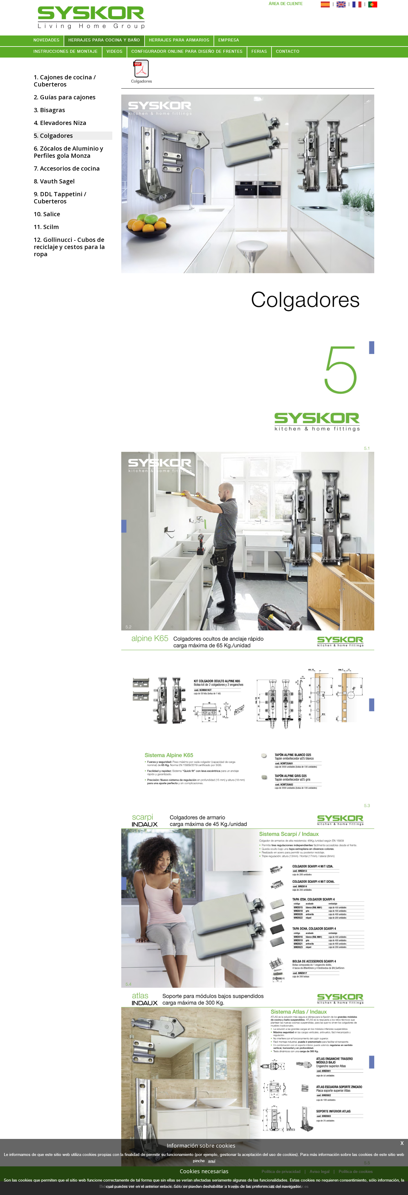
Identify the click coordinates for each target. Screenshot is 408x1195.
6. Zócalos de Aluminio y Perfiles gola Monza (68, 152)
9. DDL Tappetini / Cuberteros (60, 197)
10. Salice (47, 214)
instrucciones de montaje (65, 52)
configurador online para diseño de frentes (187, 52)
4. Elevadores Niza (60, 123)
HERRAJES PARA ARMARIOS (179, 41)
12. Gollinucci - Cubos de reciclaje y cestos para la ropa (69, 247)
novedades (46, 41)
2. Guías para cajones (65, 97)
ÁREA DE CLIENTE (286, 4)
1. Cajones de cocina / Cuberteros (65, 80)
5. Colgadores (53, 136)
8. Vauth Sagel (54, 181)
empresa (228, 41)
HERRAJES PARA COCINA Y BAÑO (104, 41)
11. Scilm (46, 227)
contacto (288, 52)
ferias (259, 52)
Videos (114, 52)
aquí (211, 1161)
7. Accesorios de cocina (67, 168)
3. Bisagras (49, 110)
